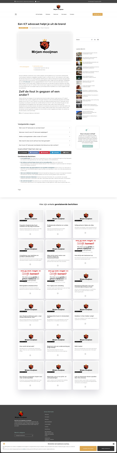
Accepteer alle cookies (88, 448)
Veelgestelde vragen (38, 66)
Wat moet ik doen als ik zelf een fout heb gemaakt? (44, 141)
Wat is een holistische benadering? (29, 173)
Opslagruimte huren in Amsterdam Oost (58, 316)
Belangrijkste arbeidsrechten (29, 285)
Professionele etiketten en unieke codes (57, 225)
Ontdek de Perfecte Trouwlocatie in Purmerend (90, 96)
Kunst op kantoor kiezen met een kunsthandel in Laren (90, 53)
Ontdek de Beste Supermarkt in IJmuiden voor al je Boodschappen (90, 105)
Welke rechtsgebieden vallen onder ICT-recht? (44, 136)
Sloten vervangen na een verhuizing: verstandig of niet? (91, 100)
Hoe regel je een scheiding (55, 285)
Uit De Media (39, 14)
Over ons (55, 14)
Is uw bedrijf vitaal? (25, 158)
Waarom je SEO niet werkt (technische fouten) (88, 81)
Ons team (64, 14)
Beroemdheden (48, 421)
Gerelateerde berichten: (39, 69)
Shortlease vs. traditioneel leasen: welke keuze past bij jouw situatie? (90, 91)
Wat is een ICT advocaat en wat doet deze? (44, 128)
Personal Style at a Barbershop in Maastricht (90, 116)
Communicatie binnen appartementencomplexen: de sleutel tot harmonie (89, 112)
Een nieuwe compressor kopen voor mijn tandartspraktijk (31, 377)
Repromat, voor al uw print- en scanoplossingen (56, 377)
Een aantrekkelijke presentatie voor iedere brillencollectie (90, 63)
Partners (48, 14)
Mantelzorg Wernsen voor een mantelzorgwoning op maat (84, 286)
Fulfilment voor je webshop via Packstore (85, 109)
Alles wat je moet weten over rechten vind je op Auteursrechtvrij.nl (56, 257)
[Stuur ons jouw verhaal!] (88, 130)
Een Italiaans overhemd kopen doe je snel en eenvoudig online (36, 162)
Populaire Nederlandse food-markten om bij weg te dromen (29, 225)
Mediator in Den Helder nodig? (84, 316)
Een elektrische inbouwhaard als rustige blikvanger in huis (90, 58)
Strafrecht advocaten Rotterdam (29, 177)
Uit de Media (47, 424)
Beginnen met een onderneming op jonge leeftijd (58, 347)
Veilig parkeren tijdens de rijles (84, 225)
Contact (72, 14)
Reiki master (78, 346)
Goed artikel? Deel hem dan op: (41, 68)
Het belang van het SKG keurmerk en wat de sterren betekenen (91, 67)
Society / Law (23, 27)
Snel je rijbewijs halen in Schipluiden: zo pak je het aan (89, 77)
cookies (23, 449)
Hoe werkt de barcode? (26, 180)
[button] (113, 444)
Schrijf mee (47, 429)
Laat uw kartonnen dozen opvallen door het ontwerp (85, 377)
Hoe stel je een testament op (84, 255)
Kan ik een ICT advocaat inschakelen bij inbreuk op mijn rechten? (44, 145)
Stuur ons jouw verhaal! (87, 134)
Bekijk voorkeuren (106, 448)
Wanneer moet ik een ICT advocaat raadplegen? (44, 132)
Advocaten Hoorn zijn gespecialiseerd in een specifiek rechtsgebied (37, 167)
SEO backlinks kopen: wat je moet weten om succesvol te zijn (49, 433)
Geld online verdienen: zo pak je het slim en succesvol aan (49, 440)
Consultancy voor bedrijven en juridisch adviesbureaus (29, 256)
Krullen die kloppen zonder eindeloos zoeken (89, 86)
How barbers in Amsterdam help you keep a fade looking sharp (91, 72)
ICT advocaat (26, 81)
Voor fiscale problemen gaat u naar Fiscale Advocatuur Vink (31, 316)
